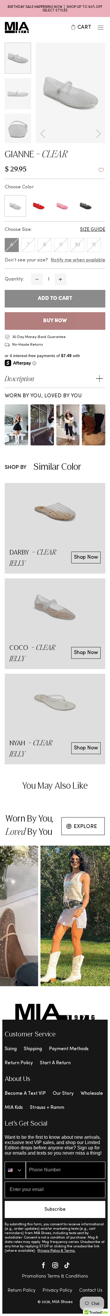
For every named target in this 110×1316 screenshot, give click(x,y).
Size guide (92, 229)
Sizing (11, 1049)
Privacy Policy (57, 1290)
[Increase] (60, 279)
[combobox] (15, 1170)
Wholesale (92, 1093)
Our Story (63, 1093)
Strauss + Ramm (47, 1107)
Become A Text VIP (25, 1093)
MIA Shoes (62, 1302)
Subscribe (55, 1209)
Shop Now (86, 557)
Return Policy (19, 1063)
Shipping (33, 1049)
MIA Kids (14, 1107)
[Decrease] (37, 279)
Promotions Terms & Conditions (55, 1276)
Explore (85, 827)
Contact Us (90, 1290)
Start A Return (55, 1063)
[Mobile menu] (100, 27)
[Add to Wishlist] (101, 170)
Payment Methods (69, 1049)
